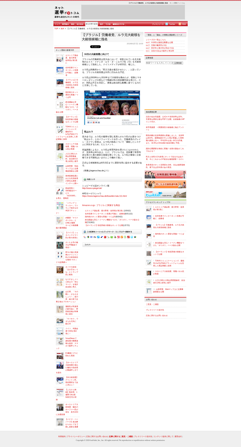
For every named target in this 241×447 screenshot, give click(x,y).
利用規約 (62, 436)
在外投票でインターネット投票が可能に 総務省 (105, 214)
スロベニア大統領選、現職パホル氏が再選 (71, 146)
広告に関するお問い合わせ (157, 315)
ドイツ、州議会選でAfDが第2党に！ (71, 331)
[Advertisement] (133, 12)
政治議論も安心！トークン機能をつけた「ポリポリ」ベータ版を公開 (67, 107)
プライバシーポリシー (76, 436)
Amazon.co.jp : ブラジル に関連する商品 (101, 205)
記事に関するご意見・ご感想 (121, 436)
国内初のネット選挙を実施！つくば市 (71, 94)
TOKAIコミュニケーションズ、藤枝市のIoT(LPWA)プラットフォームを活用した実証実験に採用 (168, 263)
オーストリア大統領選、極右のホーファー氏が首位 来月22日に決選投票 (67, 409)
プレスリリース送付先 (155, 310)
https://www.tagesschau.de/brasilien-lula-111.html (104, 196)
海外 (62, 29)
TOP (56, 29)
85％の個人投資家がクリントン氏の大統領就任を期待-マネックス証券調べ (67, 257)
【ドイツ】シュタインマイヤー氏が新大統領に (71, 235)
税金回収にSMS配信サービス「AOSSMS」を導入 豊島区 (66, 193)
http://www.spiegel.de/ (92, 188)
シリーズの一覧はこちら (156, 40)
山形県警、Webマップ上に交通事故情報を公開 (71, 168)
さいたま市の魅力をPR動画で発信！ (71, 244)
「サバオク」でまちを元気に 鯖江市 (71, 321)
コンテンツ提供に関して (163, 436)
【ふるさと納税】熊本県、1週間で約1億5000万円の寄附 (66, 395)
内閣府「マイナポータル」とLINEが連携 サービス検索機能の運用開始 (67, 223)
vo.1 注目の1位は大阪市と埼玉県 (160, 51)
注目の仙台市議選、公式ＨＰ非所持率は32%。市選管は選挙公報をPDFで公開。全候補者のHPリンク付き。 (165, 119)
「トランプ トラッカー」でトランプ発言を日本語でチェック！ (67, 208)
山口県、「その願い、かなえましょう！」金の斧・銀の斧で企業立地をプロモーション (67, 297)
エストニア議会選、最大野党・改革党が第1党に (104, 211)
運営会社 (178, 436)
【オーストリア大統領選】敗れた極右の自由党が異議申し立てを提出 (67, 367)
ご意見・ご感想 (152, 304)
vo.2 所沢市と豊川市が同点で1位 (160, 48)
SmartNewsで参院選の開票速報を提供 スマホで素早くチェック (67, 343)
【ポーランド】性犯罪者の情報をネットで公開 (71, 119)
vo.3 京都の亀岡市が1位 (156, 45)
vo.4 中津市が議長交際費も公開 (159, 42)
